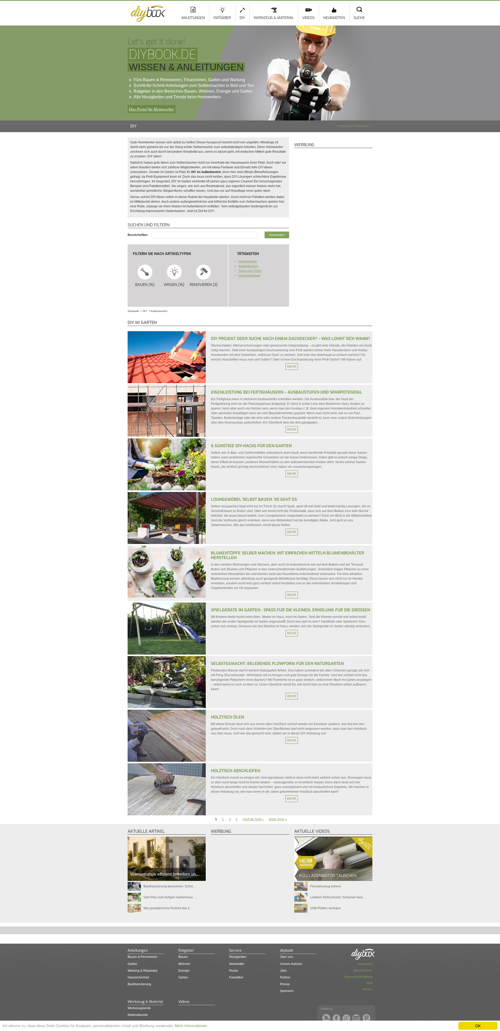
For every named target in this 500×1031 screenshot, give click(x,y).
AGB (369, 982)
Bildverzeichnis (362, 970)
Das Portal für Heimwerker (151, 109)
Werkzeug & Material (274, 17)
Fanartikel (236, 977)
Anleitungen (193, 17)
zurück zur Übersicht (354, 126)
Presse (285, 984)
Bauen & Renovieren (142, 957)
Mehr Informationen (191, 1025)
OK (478, 1025)
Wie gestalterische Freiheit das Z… (168, 908)
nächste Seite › (253, 819)
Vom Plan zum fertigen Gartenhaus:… (170, 897)
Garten (132, 964)
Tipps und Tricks (249, 271)
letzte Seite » (278, 819)
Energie (184, 970)
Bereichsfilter (138, 235)
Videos (308, 17)
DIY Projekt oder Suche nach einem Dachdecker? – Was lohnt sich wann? (290, 338)
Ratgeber (222, 17)
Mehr (291, 366)
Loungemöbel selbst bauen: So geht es (254, 499)
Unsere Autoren (291, 964)
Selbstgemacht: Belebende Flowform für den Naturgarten (277, 663)
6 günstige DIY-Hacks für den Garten (251, 446)
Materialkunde (138, 1015)
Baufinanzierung (139, 984)
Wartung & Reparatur (143, 970)
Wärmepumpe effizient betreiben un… (165, 874)
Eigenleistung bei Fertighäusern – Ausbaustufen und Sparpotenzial (286, 392)
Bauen (183, 957)
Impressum (365, 963)
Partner (285, 977)
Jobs (283, 970)
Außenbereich (248, 266)
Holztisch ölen (227, 717)
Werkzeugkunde (139, 1008)
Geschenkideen (249, 275)
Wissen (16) (176, 284)
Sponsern (287, 991)
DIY (242, 17)
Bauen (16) (147, 284)
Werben (367, 989)
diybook (286, 950)
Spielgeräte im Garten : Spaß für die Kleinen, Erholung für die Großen (290, 610)
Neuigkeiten (334, 17)
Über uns (286, 957)
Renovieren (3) (204, 284)
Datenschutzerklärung (358, 976)
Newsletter (236, 964)
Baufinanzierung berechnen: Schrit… (169, 886)
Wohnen (184, 964)
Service (235, 950)
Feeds (233, 970)
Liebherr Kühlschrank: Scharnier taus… (338, 897)
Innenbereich (247, 261)
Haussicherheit (138, 977)
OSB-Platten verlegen (325, 908)
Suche (359, 17)
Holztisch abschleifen (235, 770)
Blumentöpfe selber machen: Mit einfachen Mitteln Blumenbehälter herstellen (287, 555)
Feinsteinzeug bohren (325, 886)
